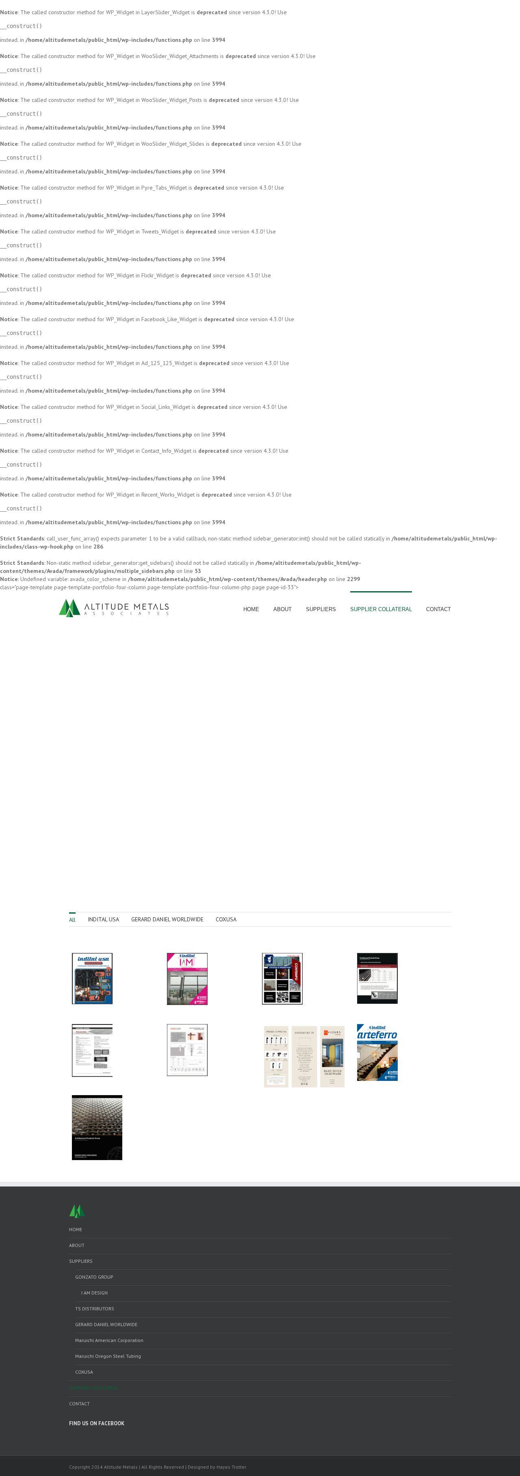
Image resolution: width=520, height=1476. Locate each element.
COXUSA (226, 919)
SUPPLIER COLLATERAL (381, 609)
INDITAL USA (103, 919)
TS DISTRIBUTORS (94, 1308)
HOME (251, 609)
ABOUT (282, 609)
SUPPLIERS (321, 609)
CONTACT (438, 609)
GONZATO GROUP (94, 1277)
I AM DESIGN (94, 1293)
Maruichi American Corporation (109, 1340)
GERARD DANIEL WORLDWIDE (167, 919)
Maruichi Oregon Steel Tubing (108, 1356)
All (72, 919)
